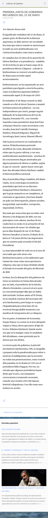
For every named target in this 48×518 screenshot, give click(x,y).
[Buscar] (45, 3)
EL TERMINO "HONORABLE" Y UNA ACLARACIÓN (20, 450)
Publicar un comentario (13, 412)
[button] (4, 22)
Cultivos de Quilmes (14, 4)
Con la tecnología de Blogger (25, 515)
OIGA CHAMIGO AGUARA (11, 429)
